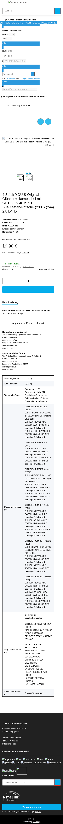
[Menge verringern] (5, 281)
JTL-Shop (36, 822)
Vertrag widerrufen (31, 807)
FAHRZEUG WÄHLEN (15, 61)
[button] (49, 3)
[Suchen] (57, 11)
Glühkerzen (18, 229)
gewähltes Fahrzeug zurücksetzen (20, 20)
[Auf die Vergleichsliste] (40, 121)
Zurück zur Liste (11, 105)
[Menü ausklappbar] (3, 2)
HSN (4, 51)
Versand (25, 252)
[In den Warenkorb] (4, 114)
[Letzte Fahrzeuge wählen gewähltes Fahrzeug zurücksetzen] (21, 89)
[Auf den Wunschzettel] (48, 121)
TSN (4, 56)
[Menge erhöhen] (51, 281)
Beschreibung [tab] (10, 302)
